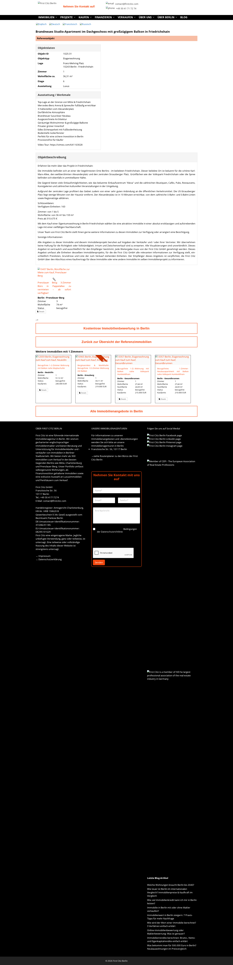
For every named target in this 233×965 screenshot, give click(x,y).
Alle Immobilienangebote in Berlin (116, 411)
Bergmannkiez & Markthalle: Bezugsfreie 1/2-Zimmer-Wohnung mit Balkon (93, 368)
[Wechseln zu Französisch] (69, 24)
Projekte (66, 17)
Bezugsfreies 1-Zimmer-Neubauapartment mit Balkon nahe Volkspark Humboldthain (173, 371)
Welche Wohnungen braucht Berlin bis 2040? (170, 884)
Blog (183, 17)
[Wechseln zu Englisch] (41, 24)
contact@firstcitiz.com (126, 3)
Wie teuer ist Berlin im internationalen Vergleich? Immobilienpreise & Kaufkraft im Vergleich (170, 892)
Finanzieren (103, 17)
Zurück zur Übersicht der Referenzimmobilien (117, 342)
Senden (99, 562)
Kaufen (84, 17)
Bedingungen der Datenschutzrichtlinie (117, 530)
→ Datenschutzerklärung (49, 559)
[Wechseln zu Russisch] (85, 24)
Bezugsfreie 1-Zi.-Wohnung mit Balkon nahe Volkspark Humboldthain (133, 371)
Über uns (145, 17)
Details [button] (41, 311)
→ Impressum (43, 556)
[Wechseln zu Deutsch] (54, 24)
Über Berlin (165, 17)
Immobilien (46, 17)
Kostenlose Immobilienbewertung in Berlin (116, 328)
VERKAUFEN (125, 17)
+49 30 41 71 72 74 (126, 8)
